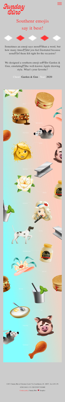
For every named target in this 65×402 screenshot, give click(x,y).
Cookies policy (24, 390)
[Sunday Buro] (14, 8)
